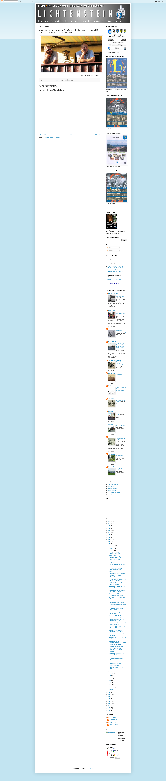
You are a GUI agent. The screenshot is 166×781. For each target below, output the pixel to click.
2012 (109, 699)
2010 (109, 703)
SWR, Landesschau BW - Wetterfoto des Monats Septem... (118, 641)
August (111, 673)
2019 (109, 537)
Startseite (70, 134)
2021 (109, 532)
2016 (109, 544)
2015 (109, 692)
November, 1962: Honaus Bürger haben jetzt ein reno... (117, 598)
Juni (110, 678)
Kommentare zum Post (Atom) (53, 137)
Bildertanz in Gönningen (114, 360)
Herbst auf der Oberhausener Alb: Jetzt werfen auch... (117, 623)
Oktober (111, 550)
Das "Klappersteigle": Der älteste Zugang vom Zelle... (117, 605)
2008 (109, 708)
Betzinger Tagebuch (112, 488)
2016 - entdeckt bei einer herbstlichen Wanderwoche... (117, 572)
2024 (109, 526)
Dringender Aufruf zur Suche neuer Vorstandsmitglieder (121, 389)
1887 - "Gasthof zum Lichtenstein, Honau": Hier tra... (117, 583)
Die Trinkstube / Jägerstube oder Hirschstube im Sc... (117, 576)
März (110, 685)
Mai (110, 680)
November (112, 548)
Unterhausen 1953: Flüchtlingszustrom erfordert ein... (117, 667)
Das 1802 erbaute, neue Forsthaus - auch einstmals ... (118, 565)
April (110, 682)
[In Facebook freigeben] (70, 80)
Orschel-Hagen (112, 467)
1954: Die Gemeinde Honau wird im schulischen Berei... (117, 662)
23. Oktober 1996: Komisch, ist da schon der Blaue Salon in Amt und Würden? (120, 346)
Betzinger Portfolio (113, 293)
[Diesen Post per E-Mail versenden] (65, 80)
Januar (111, 689)
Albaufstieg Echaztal (112, 484)
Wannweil (110, 424)
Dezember (112, 546)
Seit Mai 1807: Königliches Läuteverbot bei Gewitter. (116, 556)
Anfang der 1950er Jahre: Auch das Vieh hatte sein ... (117, 587)
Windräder (110, 494)
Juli (110, 675)
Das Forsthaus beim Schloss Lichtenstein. (116, 609)
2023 (109, 528)
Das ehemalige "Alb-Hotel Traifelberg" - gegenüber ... (116, 594)
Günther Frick (112, 722)
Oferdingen (111, 398)
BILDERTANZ (111, 310)
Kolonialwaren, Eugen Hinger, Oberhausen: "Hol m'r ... (117, 590)
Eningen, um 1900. (120, 374)
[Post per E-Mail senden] (61, 80)
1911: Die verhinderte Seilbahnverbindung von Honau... (116, 658)
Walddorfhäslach (112, 386)
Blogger (91, 768)
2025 (109, 523)
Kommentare (111, 250)
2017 (109, 541)
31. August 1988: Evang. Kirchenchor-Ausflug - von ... (117, 616)
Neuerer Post (42, 134)
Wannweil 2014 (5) (120, 425)
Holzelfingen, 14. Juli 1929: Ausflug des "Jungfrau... (116, 645)
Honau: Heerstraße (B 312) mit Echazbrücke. (117, 612)
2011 (109, 701)
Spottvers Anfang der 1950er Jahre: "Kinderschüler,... (116, 654)
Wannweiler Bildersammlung (115, 492)
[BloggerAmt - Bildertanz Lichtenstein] (110, 733)
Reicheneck (111, 454)
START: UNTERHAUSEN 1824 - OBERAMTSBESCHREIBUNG (115, 270)
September (112, 671)
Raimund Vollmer (113, 724)
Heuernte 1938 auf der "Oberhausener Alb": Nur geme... (116, 650)
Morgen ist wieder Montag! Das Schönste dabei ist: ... (117, 634)
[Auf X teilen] (68, 80)
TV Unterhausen (111, 490)
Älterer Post (97, 134)
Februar (111, 687)
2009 (109, 705)
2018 (109, 539)
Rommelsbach (112, 342)
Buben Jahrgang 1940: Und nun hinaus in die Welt (120, 363)
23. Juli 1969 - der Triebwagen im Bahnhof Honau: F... (117, 580)
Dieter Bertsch (113, 717)
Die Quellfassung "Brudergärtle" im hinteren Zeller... (118, 627)
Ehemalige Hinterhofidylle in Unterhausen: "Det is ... (116, 620)
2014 (109, 694)
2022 (109, 530)
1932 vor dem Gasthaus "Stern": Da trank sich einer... (117, 553)
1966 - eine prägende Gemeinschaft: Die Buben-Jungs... (116, 561)
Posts (109, 247)
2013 (109, 696)
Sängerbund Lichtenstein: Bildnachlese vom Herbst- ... (117, 630)
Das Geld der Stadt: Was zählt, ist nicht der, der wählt (120, 313)
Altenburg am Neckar (114, 329)
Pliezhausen (111, 437)
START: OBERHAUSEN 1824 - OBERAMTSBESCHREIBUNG (115, 267)
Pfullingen (110, 411)
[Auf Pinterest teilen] (72, 80)
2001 (109, 710)
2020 (109, 535)
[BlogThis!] (67, 80)
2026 (109, 521)
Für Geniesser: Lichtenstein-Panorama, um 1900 (116, 569)
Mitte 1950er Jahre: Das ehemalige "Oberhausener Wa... (118, 601)
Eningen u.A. (111, 373)
